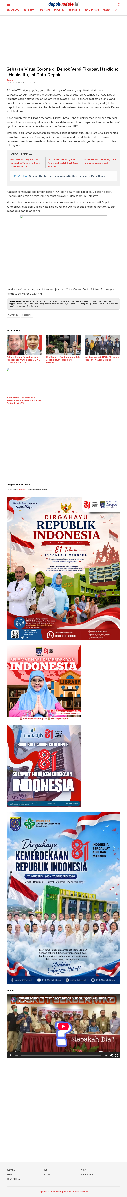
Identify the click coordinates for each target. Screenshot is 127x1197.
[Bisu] (111, 1055)
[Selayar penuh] (116, 1055)
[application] (63, 1026)
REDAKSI (11, 1170)
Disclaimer (86, 1174)
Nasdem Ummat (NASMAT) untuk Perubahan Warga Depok (102, 358)
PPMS (9, 1174)
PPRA (83, 1170)
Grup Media (13, 1179)
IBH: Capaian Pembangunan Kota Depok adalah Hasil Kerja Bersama (63, 163)
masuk (22, 489)
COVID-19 (13, 314)
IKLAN (47, 1174)
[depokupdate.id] (63, 4)
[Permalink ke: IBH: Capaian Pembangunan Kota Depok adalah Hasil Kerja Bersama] (63, 345)
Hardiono (26, 314)
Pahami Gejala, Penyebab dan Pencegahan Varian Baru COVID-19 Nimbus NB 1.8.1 (26, 163)
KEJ (45, 1170)
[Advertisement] (63, 38)
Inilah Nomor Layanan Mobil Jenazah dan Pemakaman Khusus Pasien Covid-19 (24, 400)
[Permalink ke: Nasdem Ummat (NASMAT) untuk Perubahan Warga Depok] (102, 345)
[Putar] (10, 1055)
